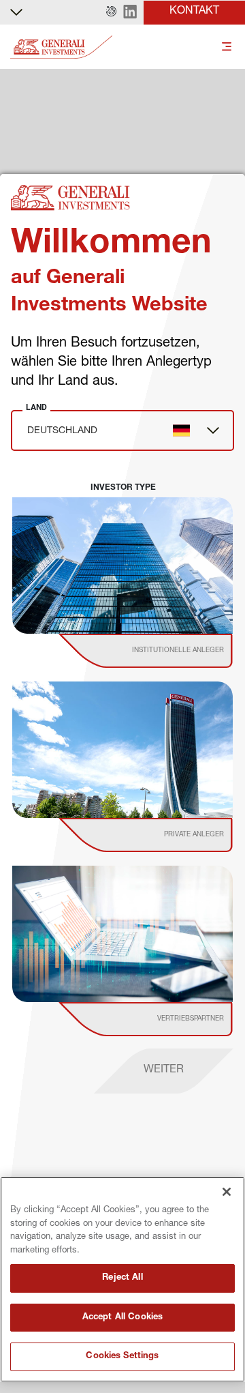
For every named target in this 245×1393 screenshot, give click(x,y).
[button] (111, 12)
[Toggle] (226, 47)
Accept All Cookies (122, 1317)
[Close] (227, 1192)
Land (36, 407)
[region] (122, 1279)
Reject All (122, 1278)
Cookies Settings (122, 1356)
